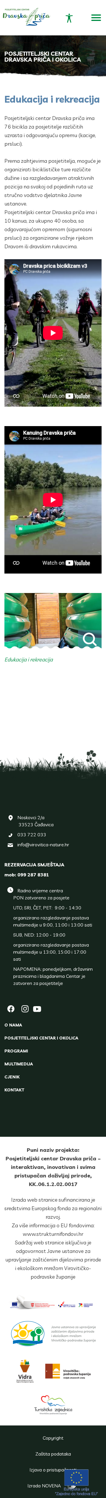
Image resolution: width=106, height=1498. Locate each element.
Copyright (53, 1438)
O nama (13, 1025)
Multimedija (18, 1064)
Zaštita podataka (53, 1454)
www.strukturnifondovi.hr (53, 1234)
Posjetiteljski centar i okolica (41, 1038)
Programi (16, 1051)
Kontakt (14, 1090)
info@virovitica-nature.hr (43, 844)
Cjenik (11, 1077)
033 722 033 (31, 834)
